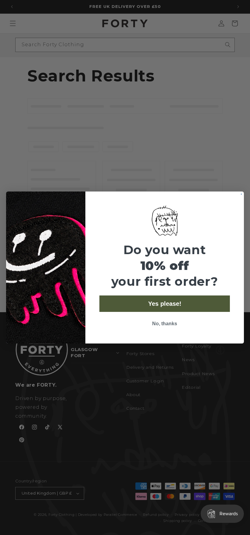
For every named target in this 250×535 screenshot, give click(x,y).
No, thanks (164, 323)
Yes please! (164, 303)
